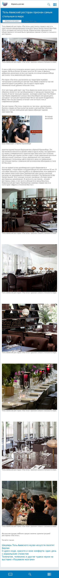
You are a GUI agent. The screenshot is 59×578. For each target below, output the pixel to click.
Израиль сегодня (12, 21)
